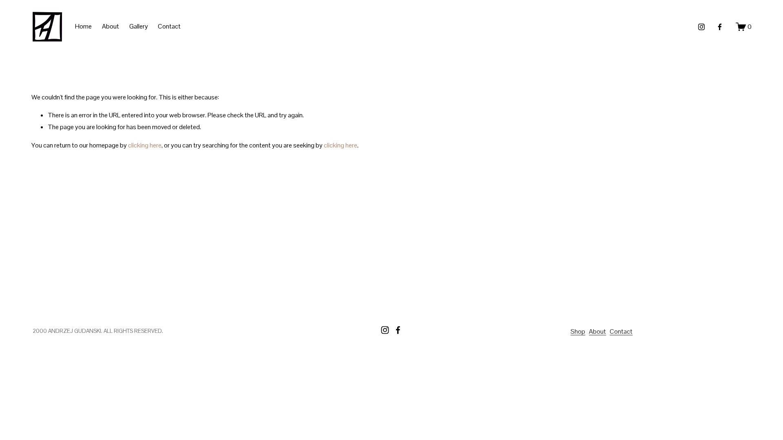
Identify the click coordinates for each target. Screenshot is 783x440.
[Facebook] (720, 27)
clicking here (144, 145)
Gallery (138, 26)
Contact (169, 26)
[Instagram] (701, 27)
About (110, 26)
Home (83, 26)
